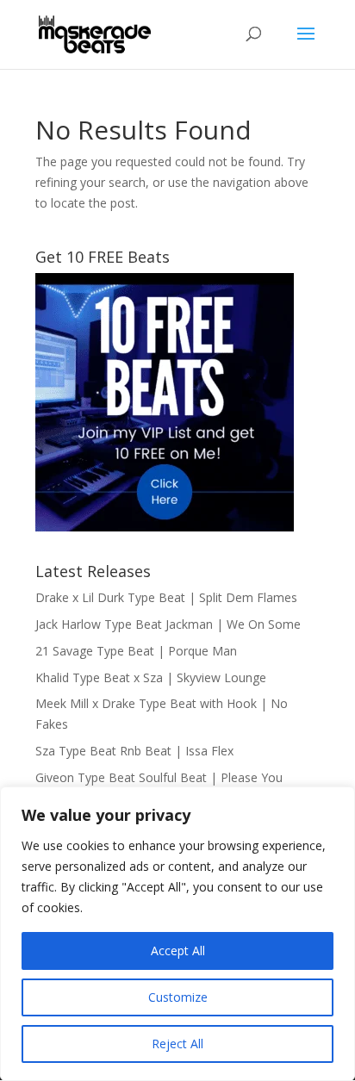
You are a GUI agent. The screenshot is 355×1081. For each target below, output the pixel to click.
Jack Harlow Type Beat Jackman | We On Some (168, 624)
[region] (177, 933)
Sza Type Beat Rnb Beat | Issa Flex (134, 750)
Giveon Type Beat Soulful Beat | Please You (159, 777)
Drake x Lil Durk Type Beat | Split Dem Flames (166, 597)
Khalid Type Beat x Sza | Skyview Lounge (150, 677)
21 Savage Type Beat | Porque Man (136, 651)
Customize (178, 997)
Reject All (177, 1043)
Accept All (178, 950)
